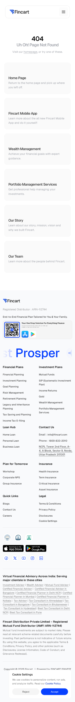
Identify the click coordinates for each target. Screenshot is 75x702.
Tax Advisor (20, 600)
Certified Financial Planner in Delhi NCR (38, 592)
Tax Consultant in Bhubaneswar (49, 604)
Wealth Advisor (35, 584)
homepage (30, 52)
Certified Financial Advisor (17, 588)
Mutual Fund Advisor (57, 584)
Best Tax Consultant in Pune (26, 612)
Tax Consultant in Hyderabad (19, 608)
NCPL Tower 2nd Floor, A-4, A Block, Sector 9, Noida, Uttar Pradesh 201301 (56, 450)
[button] (7, 537)
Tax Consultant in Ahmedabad (45, 600)
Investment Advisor (13, 584)
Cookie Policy (53, 683)
